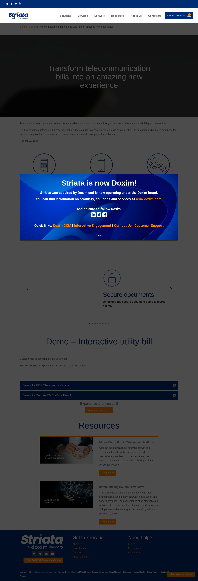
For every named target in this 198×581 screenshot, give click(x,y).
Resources (117, 16)
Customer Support (149, 226)
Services (83, 16)
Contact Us (154, 16)
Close (99, 235)
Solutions (65, 16)
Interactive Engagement (92, 226)
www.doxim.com (148, 199)
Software (99, 16)
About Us (136, 16)
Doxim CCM (62, 226)
